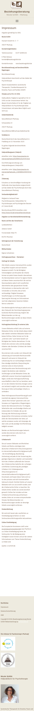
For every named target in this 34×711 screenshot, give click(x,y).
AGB (2, 615)
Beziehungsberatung (17, 11)
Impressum (4, 607)
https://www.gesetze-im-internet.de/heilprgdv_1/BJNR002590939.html (16, 171)
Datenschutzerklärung (8, 611)
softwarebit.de (23, 622)
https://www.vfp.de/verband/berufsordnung (16, 213)
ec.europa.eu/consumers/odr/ (11, 529)
